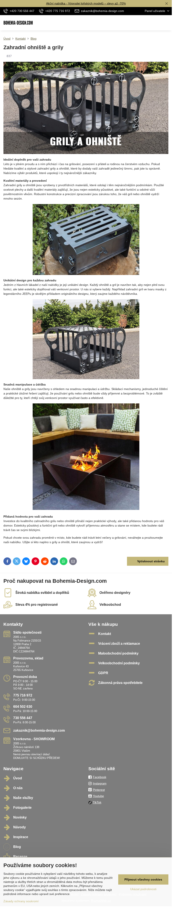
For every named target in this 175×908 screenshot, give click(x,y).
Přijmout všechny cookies (143, 879)
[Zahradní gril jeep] (85, 339)
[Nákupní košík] (156, 23)
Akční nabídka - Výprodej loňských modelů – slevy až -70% (86, 3)
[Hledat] (146, 23)
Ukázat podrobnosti (143, 889)
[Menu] (167, 23)
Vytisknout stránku (150, 561)
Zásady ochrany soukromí (21, 901)
